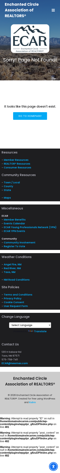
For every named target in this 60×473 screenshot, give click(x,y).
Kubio (32, 402)
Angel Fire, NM (12, 264)
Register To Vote (14, 246)
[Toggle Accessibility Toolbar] (53, 466)
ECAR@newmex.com (15, 363)
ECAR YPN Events (14, 231)
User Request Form (16, 306)
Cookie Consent (14, 302)
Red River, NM (12, 268)
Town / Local (12, 182)
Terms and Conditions (18, 294)
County (8, 186)
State (7, 190)
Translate (40, 331)
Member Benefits (15, 219)
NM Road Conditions (17, 279)
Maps (7, 197)
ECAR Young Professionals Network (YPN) (30, 227)
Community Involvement (19, 242)
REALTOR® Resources (17, 163)
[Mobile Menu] (53, 10)
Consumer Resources (17, 167)
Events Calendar (14, 223)
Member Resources (16, 160)
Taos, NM (9, 272)
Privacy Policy (12, 298)
